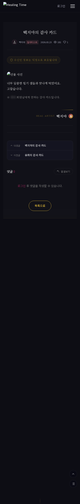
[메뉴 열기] (73, 6)
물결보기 (65, 171)
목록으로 (40, 206)
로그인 (61, 6)
